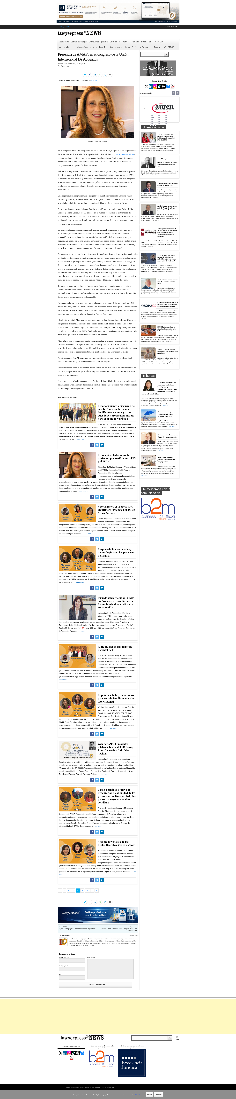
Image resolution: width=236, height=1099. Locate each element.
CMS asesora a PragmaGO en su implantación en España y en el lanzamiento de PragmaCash (167, 304)
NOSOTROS (168, 47)
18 (153, 119)
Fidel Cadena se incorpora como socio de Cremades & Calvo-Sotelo (167, 282)
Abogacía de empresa (87, 47)
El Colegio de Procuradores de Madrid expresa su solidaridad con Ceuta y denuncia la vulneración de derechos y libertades (167, 232)
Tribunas (135, 41)
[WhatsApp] (100, 74)
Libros (127, 47)
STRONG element (171, 27)
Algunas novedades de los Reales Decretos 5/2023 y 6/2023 (116, 843)
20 (158, 119)
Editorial (113, 41)
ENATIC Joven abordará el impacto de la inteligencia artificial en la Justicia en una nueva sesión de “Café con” (166, 258)
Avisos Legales (108, 1087)
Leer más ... (81, 439)
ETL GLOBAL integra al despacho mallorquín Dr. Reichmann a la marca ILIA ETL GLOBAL (166, 137)
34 (153, 123)
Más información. (140, 1095)
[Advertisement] (118, 1016)
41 (151, 125)
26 (153, 121)
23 (165, 119)
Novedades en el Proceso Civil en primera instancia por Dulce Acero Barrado (116, 510)
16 (167, 117)
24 (167, 119)
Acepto (149, 1095)
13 (160, 117)
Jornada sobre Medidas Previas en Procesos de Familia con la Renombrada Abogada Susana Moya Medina (116, 602)
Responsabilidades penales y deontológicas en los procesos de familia (116, 552)
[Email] (110, 74)
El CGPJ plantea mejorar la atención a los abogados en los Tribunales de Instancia (166, 329)
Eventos (158, 47)
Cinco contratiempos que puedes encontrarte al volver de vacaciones (166, 413)
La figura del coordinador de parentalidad (115, 648)
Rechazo (158, 1095)
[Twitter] (85, 74)
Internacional (147, 41)
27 (155, 121)
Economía (124, 41)
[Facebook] (90, 74)
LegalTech (103, 47)
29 (160, 121)
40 (167, 123)
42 (153, 125)
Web (60, 974)
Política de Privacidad (74, 1087)
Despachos (64, 41)
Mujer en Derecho (67, 47)
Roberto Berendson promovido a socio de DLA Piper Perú (167, 184)
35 (155, 123)
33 (151, 123)
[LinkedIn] (95, 74)
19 (155, 119)
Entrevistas (94, 41)
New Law (159, 41)
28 (158, 121)
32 (167, 121)
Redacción (65, 935)
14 (162, 117)
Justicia (104, 41)
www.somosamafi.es (124, 154)
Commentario (91, 957)
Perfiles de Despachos (142, 47)
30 (162, 121)
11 (155, 117)
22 (162, 119)
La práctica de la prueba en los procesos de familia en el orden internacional (116, 698)
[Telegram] (105, 74)
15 (165, 117)
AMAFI (94, 80)
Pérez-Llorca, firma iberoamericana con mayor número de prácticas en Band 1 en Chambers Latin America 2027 (167, 162)
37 (160, 123)
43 (155, 125)
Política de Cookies (93, 1087)
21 (160, 119)
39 (165, 123)
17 (151, 119)
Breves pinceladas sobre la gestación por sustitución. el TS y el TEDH (117, 458)
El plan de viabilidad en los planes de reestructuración (167, 435)
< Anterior (63, 927)
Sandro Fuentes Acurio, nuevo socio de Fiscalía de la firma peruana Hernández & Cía (167, 208)
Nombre (64, 957)
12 (158, 117)
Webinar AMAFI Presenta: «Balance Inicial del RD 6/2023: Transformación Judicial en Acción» (116, 748)
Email (63, 966)
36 (158, 123)
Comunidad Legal (79, 41)
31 (165, 121)
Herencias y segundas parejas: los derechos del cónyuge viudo (166, 459)
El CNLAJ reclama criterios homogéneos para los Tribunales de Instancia (167, 351)
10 (153, 117)
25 (151, 121)
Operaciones (116, 47)
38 (162, 123)
